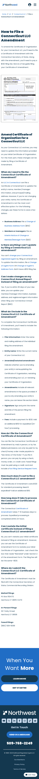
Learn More (19, 678)
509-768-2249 (19, 743)
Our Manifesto (19, 760)
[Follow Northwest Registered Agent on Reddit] (35, 721)
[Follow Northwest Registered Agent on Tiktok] (30, 721)
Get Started (19, 687)
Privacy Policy (19, 764)
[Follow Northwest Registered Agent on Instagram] (25, 721)
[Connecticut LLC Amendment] (19, 98)
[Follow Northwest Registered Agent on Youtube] (4, 721)
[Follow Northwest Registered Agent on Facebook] (19, 721)
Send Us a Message (19, 734)
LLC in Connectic (11, 182)
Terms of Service (19, 769)
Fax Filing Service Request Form (23, 468)
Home (4, 14)
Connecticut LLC (20, 14)
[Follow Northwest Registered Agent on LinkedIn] (14, 721)
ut (19, 182)
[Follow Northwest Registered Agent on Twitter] (9, 721)
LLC (10, 14)
